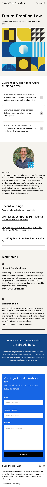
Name (6, 397)
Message (7, 423)
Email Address (10, 410)
